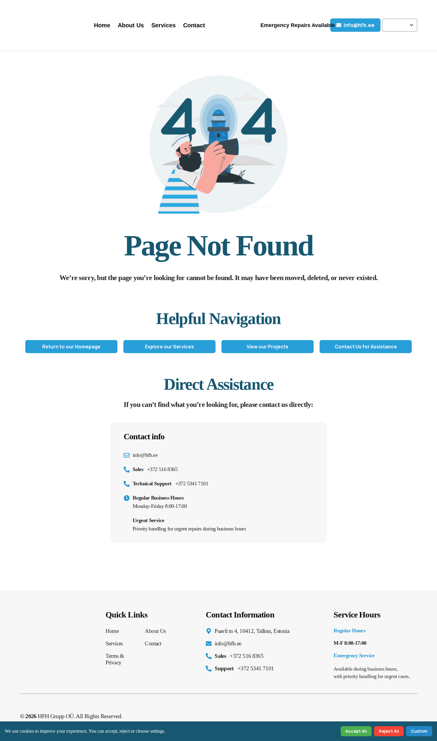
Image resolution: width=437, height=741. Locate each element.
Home (102, 25)
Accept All (356, 731)
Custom (419, 731)
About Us (131, 25)
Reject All (389, 731)
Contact (194, 25)
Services (163, 25)
